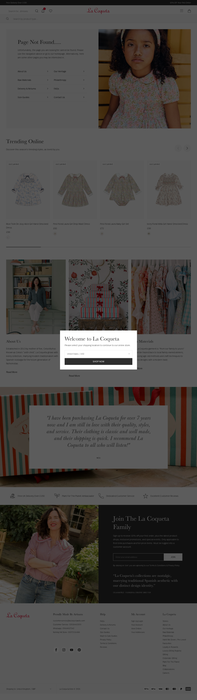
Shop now (98, 361)
